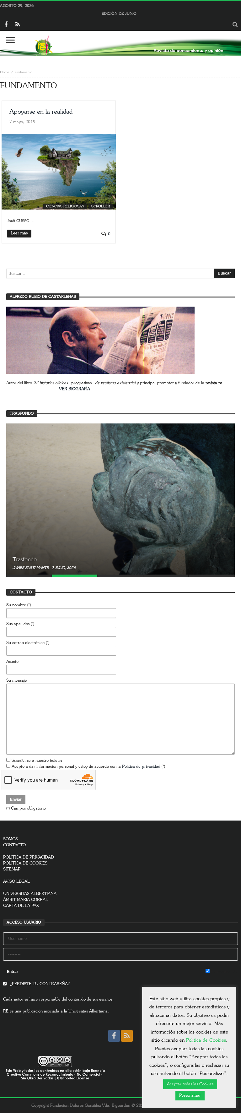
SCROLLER (100, 206)
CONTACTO (14, 845)
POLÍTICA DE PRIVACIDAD (28, 857)
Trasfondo (25, 560)
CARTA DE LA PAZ (21, 906)
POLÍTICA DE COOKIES (25, 863)
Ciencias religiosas (65, 206)
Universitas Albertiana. (88, 1011)
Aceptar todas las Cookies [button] (190, 1084)
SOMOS (10, 839)
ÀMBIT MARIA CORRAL (25, 900)
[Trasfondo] (120, 499)
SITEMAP (11, 869)
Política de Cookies (206, 1040)
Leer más (19, 233)
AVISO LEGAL (16, 882)
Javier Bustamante (31, 568)
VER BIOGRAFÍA (74, 389)
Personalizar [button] (190, 1096)
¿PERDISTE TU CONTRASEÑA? (39, 984)
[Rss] (17, 25)
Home (4, 72)
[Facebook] (6, 25)
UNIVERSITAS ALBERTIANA (29, 894)
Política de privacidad (141, 767)
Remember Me (224, 972)
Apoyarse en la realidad (40, 112)
